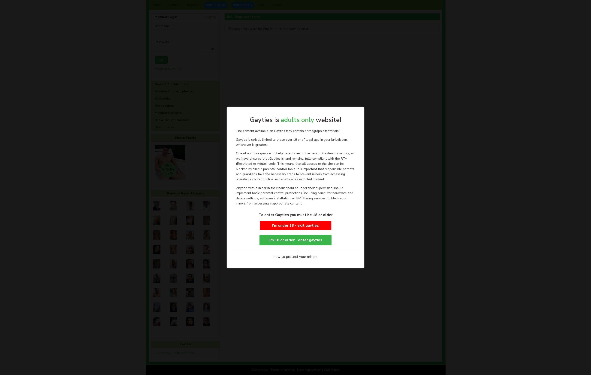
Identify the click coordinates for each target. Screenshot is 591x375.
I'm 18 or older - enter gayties (295, 240)
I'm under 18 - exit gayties (295, 225)
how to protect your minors (295, 256)
